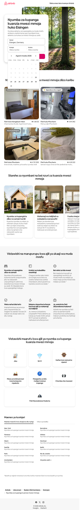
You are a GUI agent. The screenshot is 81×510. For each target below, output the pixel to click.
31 (11, 86)
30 (36, 82)
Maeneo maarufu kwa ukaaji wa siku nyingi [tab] (19, 422)
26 (19, 82)
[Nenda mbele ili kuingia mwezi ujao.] (35, 56)
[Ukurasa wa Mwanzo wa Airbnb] (9, 3)
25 (15, 82)
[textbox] (17, 50)
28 (27, 82)
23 (36, 77)
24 (11, 82)
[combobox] (26, 42)
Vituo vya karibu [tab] (42, 422)
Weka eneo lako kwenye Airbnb (61, 3)
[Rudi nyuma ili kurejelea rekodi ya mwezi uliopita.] (11, 56)
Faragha (35, 508)
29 (32, 82)
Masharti (43, 508)
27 (23, 82)
